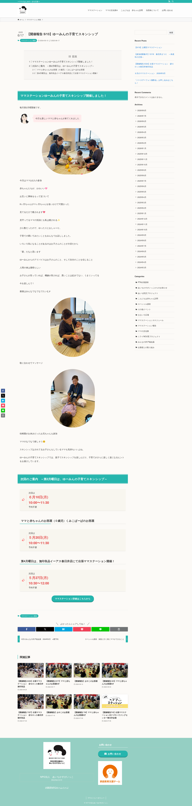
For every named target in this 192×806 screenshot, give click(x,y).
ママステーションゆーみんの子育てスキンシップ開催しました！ (62, 61)
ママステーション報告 (28, 40)
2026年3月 (141, 137)
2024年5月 (141, 256)
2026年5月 (141, 126)
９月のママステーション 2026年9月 (150, 73)
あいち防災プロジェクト (148, 293)
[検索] (172, 1)
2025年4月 (141, 197)
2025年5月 (141, 191)
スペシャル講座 (144, 304)
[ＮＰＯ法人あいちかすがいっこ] (23, 10)
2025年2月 (141, 208)
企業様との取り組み (146, 347)
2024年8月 (141, 240)
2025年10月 (142, 164)
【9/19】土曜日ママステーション (148, 47)
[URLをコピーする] (119, 629)
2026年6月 (141, 121)
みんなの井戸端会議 (146, 342)
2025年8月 (141, 175)
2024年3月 (141, 267)
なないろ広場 (143, 314)
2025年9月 (141, 170)
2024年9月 (141, 235)
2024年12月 (142, 218)
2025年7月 (141, 181)
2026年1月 (141, 148)
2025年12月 (142, 153)
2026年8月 (141, 110)
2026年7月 (141, 116)
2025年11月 (142, 159)
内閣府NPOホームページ (57, 787)
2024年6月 (141, 251)
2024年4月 (141, 262)
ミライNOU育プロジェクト (149, 336)
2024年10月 (142, 229)
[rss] (169, 1)
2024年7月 (141, 246)
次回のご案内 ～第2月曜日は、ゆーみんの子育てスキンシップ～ (63, 65)
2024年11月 (142, 224)
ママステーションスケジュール (151, 320)
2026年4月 (141, 132)
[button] (27, 629)
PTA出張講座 (143, 282)
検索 (171, 32)
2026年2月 (141, 143)
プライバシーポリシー (96, 798)
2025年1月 (141, 213)
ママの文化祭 (143, 331)
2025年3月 (141, 202)
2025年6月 (141, 186)
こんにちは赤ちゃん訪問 (148, 298)
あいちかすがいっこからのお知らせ (152, 287)
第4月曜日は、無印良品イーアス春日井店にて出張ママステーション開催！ (67, 73)
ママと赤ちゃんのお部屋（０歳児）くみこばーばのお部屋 (61, 69)
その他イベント (144, 309)
